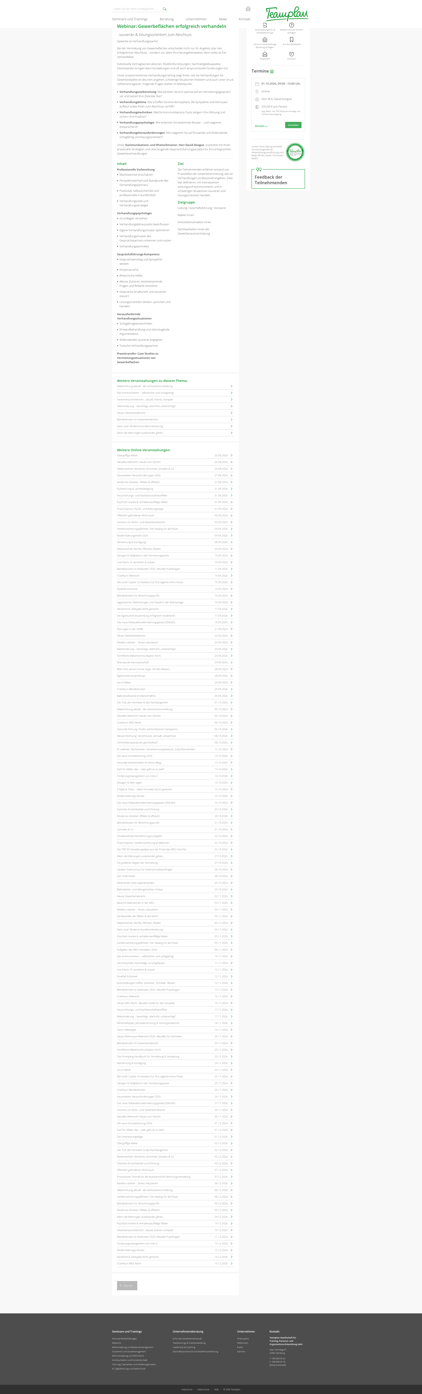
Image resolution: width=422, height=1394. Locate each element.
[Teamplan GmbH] (287, 14)
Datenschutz (203, 1389)
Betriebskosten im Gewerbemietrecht (137, 419)
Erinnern (291, 58)
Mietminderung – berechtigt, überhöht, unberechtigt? (146, 406)
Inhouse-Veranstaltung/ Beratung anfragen (265, 46)
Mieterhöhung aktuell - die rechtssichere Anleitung (145, 386)
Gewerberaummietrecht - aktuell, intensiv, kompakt (145, 399)
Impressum (187, 1389)
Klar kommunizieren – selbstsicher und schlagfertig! (145, 392)
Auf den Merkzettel (292, 44)
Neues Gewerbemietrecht (131, 412)
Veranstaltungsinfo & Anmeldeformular (265, 31)
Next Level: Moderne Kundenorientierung (140, 426)
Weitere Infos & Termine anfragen (291, 31)
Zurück (128, 1285)
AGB (216, 1389)
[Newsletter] (244, 8)
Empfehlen (265, 58)
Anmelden (293, 125)
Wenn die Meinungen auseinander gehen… (141, 432)
